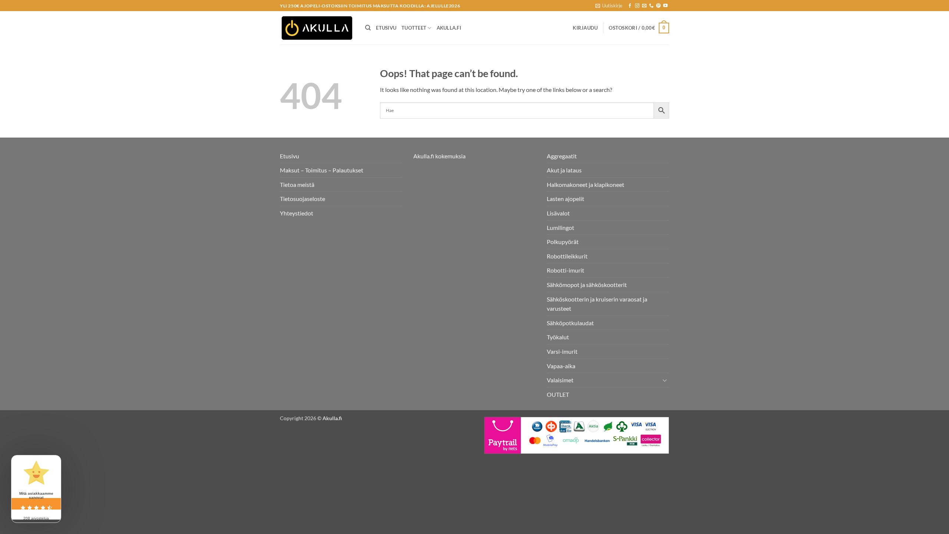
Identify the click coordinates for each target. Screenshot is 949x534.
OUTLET (558, 394)
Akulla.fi (449, 28)
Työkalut (558, 336)
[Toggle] (664, 380)
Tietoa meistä (297, 184)
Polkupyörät (563, 241)
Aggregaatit (562, 155)
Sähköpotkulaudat (570, 322)
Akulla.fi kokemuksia (439, 155)
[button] (608, 5)
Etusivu (386, 28)
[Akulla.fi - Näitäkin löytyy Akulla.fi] (317, 28)
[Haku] (368, 28)
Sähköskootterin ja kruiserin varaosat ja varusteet (597, 304)
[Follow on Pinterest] (658, 6)
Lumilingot (560, 227)
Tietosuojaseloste (302, 198)
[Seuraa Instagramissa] (637, 6)
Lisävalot (558, 213)
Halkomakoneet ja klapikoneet (585, 184)
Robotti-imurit (565, 270)
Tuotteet (413, 28)
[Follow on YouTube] (665, 6)
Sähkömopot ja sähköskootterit (587, 284)
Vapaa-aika (561, 365)
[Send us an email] (644, 6)
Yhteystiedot (296, 213)
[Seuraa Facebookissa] (630, 6)
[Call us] (651, 6)
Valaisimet (560, 379)
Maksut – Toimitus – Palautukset (321, 170)
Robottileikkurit (567, 256)
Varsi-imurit (562, 351)
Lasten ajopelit (565, 198)
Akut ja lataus (564, 170)
